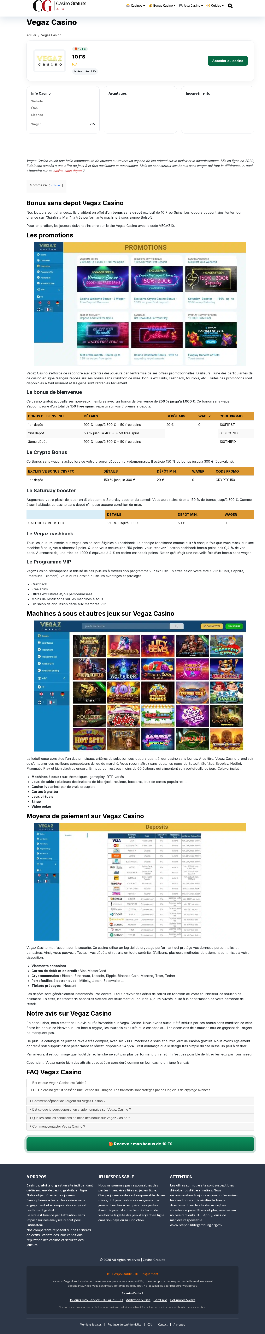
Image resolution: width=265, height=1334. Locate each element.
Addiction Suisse (138, 1300)
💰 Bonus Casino (160, 5)
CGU (149, 1324)
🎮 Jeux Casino (189, 5)
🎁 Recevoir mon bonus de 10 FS (140, 1144)
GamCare (160, 1300)
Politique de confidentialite (124, 1324)
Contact (162, 1324)
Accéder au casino (227, 61)
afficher (56, 185)
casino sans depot (67, 171)
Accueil (31, 35)
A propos (179, 1324)
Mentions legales (91, 1324)
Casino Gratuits (154, 1259)
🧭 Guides (213, 5)
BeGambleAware (182, 1300)
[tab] (140, 1083)
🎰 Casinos (134, 5)
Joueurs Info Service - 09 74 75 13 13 (96, 1300)
